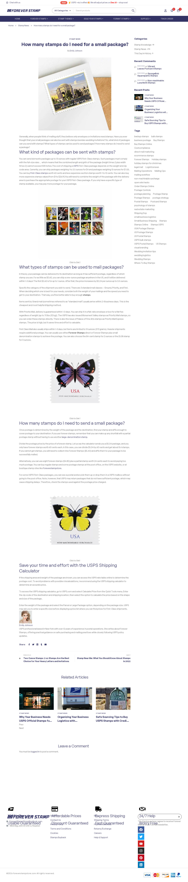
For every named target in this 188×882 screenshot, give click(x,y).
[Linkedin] (37, 644)
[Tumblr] (41, 644)
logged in (35, 751)
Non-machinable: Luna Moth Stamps (150, 81)
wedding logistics (142, 255)
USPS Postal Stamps (143, 243)
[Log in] (165, 10)
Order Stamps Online (144, 186)
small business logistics (145, 217)
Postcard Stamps (159, 201)
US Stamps (161, 243)
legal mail (138, 167)
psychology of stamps (144, 205)
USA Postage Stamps (144, 228)
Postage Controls (142, 190)
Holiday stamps (159, 159)
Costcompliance (142, 148)
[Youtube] (141, 843)
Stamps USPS (157, 224)
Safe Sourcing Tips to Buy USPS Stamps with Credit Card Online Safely (112, 720)
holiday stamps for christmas (147, 163)
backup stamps (141, 136)
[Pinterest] (141, 858)
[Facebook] (29, 644)
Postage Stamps (142, 197)
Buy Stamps (159, 140)
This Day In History (142, 53)
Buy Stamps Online (143, 144)
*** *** (141, 66)
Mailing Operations (143, 171)
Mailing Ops (160, 171)
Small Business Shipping (145, 220)
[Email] (45, 644)
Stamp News (23, 25)
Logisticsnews (152, 167)
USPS (75, 166)
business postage (142, 140)
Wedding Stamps (142, 259)
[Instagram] (141, 850)
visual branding (141, 247)
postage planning (142, 194)
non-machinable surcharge (146, 178)
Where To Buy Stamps (144, 263)
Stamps (163, 220)
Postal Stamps (141, 201)
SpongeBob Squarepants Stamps (148, 74)
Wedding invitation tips (145, 251)
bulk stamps (157, 136)
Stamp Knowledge (143, 44)
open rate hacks (141, 182)
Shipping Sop (140, 213)
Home (10, 25)
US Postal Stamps (142, 236)
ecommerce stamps (144, 155)
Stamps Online (141, 224)
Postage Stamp (160, 194)
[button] (74, 724)
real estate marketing (144, 209)
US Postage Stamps (143, 232)
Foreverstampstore (52, 468)
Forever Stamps (141, 159)
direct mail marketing (144, 151)
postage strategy (161, 197)
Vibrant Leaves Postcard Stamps (149, 67)
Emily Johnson (74, 50)
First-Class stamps (39, 173)
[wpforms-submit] (179, 817)
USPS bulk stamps (142, 240)
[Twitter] (33, 644)
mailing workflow (142, 174)
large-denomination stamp (74, 437)
